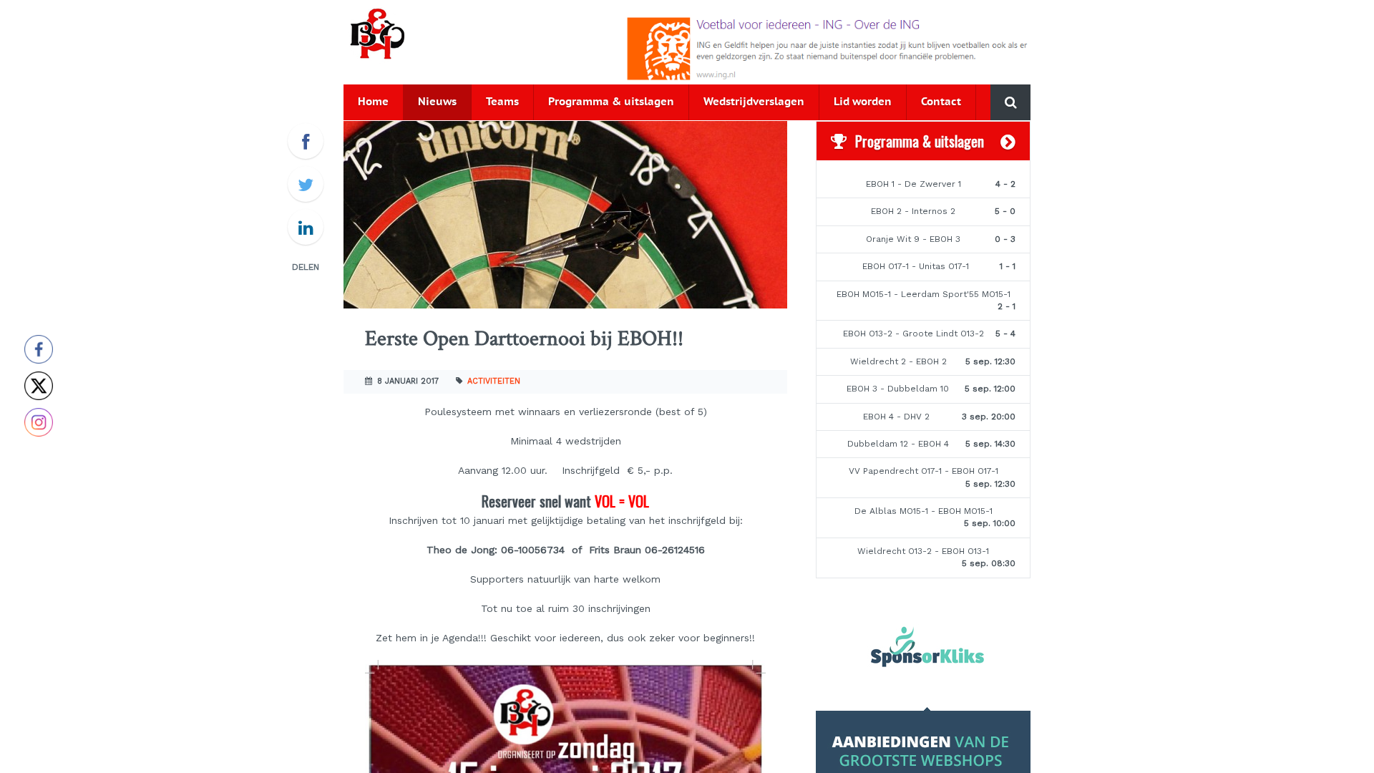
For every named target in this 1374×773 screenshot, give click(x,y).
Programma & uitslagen (611, 102)
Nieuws (437, 102)
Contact (941, 102)
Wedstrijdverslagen (753, 102)
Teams (502, 102)
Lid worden (863, 102)
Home (373, 102)
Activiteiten (493, 381)
